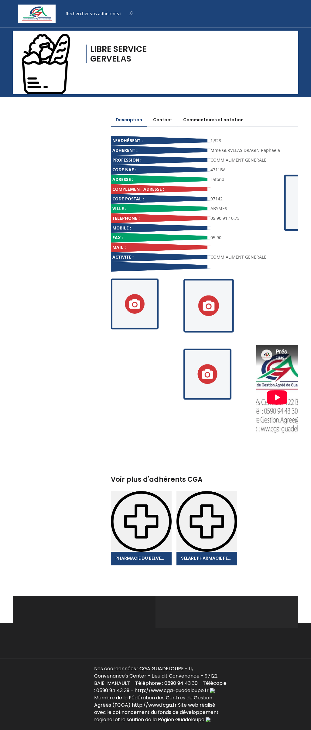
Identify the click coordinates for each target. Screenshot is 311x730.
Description (129, 120)
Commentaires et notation (213, 120)
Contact (162, 120)
